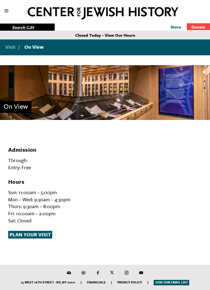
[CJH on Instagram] (127, 273)
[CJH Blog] (83, 273)
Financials (96, 282)
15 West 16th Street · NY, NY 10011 (48, 282)
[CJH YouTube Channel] (141, 273)
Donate (198, 27)
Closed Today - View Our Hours (105, 35)
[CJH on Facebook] (98, 273)
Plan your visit (30, 234)
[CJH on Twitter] (112, 273)
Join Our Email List (171, 282)
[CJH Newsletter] (69, 273)
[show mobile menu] (7, 11)
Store (176, 27)
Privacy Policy (129, 282)
